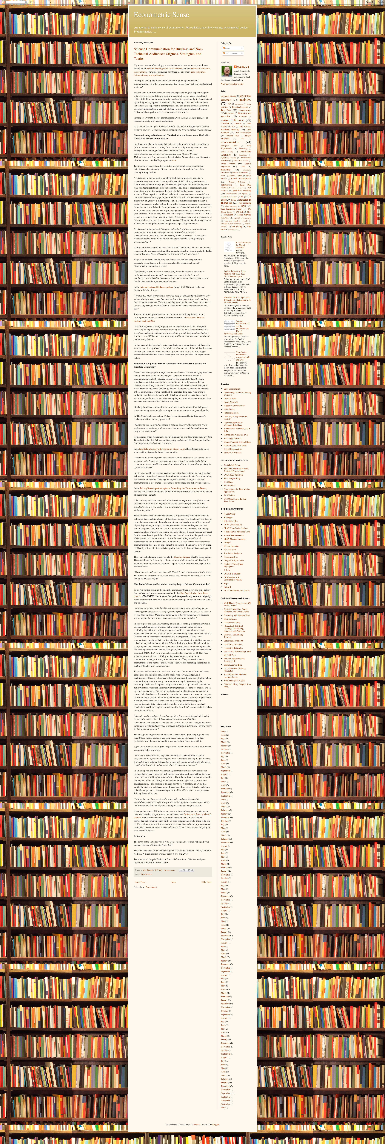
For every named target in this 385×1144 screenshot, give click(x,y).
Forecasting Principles (233, 647)
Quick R (227, 586)
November (225, 752)
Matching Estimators (232, 438)
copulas (238, 123)
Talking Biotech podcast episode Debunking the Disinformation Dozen (173, 488)
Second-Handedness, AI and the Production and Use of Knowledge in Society (237, 327)
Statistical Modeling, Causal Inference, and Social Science (236, 610)
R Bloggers (228, 517)
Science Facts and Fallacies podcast (156, 286)
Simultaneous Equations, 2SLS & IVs (237, 429)
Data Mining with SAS (233, 640)
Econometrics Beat (232, 622)
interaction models (241, 160)
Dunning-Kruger (182, 556)
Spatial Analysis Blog (233, 664)
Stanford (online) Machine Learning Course (235, 675)
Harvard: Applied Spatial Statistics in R (234, 660)
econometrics (230, 142)
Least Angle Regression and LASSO (235, 417)
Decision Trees (232, 135)
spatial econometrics (242, 218)
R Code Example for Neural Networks (243, 245)
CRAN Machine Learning (235, 538)
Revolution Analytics (233, 553)
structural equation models (236, 221)
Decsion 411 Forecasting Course (237, 651)
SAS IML (239, 212)
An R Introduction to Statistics (237, 590)
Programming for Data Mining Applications (237, 490)
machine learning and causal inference (164, 68)
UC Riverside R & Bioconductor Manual (233, 578)
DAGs (233, 126)
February (225, 788)
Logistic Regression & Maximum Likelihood (233, 423)
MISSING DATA (235, 175)
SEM (249, 212)
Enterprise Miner (229, 145)
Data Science (146, 874)
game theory (227, 151)
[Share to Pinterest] (192, 870)
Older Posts (206, 881)
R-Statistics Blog (231, 521)
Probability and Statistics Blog (237, 615)
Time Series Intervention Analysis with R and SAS (243, 356)
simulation (228, 214)
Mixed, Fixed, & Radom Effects (237, 441)
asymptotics (239, 104)
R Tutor (227, 570)
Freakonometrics (231, 556)
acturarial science (228, 95)
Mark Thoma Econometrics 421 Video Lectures (237, 604)
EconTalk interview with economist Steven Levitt (162, 448)
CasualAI (243, 116)
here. (175, 160)
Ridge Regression (231, 412)
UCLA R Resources (232, 573)
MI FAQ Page (230, 655)
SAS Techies (229, 495)
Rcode (233, 200)
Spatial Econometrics (233, 449)
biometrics (229, 113)
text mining (237, 226)
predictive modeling (242, 190)
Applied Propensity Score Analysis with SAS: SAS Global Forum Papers (235, 274)
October (224, 749)
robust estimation (231, 206)
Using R (227, 542)
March (223, 742)
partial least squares (238, 188)
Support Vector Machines (234, 405)
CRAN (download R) (233, 524)
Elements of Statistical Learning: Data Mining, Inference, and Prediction (234, 628)
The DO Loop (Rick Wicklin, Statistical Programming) (236, 470)
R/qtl (226, 583)
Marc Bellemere (230, 618)
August (224, 774)
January (224, 745)
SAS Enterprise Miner (231, 208)
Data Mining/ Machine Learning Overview (237, 393)
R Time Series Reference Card (237, 531)
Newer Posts (140, 881)
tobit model (233, 229)
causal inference (232, 120)
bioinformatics (245, 110)
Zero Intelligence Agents (234, 680)
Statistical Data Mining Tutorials (233, 636)
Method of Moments (240, 172)
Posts (227, 48)
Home (173, 881)
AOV (229, 104)
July (223, 738)
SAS (243, 206)
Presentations (231, 193)
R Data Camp (229, 513)
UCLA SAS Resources (233, 474)
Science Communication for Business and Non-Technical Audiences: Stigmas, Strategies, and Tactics (168, 53)
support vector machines (231, 223)
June (223, 760)
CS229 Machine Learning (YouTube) (235, 669)
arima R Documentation (234, 535)
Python (244, 193)
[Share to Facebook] (189, 870)
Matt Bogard (243, 67)
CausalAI (225, 123)
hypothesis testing (228, 157)
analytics (245, 99)
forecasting (243, 148)
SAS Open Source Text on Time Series (235, 500)
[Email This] (180, 870)
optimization (226, 184)
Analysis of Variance (232, 452)
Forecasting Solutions (233, 644)
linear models (228, 163)
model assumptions (241, 178)
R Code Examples (231, 546)
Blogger (215, 1124)
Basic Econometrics (232, 388)
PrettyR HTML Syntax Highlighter (233, 565)
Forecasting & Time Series (235, 445)
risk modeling (245, 202)
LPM (243, 166)
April (223, 734)
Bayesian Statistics (240, 107)
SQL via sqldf (230, 549)
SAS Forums (229, 485)
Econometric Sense (161, 14)
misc (223, 175)
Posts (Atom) (151, 887)
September (225, 770)
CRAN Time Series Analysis (236, 528)
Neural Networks (237, 182)
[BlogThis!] (183, 870)
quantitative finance (229, 196)
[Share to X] (186, 870)
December (225, 792)
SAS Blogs (228, 482)
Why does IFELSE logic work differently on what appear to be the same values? (237, 300)
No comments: (170, 870)
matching (225, 169)
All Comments (231, 53)
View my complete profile (232, 83)
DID (242, 138)
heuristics (243, 155)
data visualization (243, 132)
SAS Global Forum (232, 465)
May (223, 731)
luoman (197, 1124)
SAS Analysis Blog (232, 478)
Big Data (226, 110)
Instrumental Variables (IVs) (236, 434)
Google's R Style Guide (234, 560)
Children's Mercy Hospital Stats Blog (237, 685)
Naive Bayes (229, 409)
